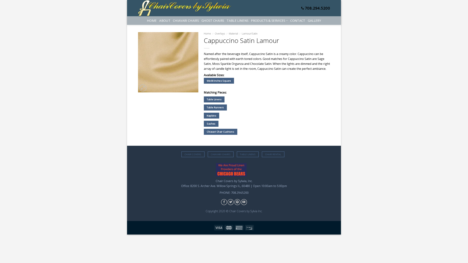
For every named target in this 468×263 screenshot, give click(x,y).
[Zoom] (142, 88)
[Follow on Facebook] (224, 202)
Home (152, 20)
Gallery (314, 20)
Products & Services (268, 20)
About (164, 20)
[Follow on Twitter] (231, 202)
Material (233, 33)
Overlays (220, 33)
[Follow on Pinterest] (237, 202)
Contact (297, 20)
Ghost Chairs (212, 20)
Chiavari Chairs (186, 20)
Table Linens (237, 20)
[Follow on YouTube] (244, 202)
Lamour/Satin (250, 33)
